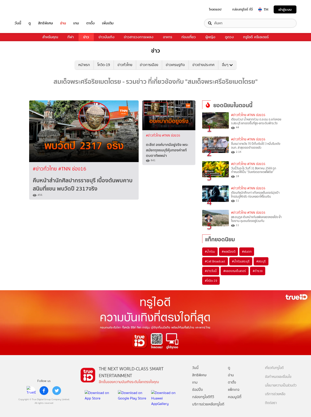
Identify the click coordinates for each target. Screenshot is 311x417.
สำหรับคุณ (50, 37)
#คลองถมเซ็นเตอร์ (234, 271)
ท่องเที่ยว (188, 37)
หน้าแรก (84, 64)
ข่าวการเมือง (149, 64)
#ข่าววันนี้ (211, 271)
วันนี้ (18, 23)
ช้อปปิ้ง (197, 389)
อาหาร (167, 37)
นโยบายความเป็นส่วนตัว (280, 385)
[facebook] (43, 390)
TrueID (28, 9)
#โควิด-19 (211, 280)
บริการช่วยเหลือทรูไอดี (208, 404)
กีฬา (70, 37)
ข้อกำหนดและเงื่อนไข (278, 376)
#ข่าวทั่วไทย (45, 169)
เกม (76, 23)
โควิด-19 (103, 64)
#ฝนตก (246, 251)
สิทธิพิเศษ (45, 23)
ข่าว (86, 37)
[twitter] (56, 390)
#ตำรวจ (258, 271)
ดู (29, 23)
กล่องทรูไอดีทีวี (203, 396)
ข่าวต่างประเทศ (203, 64)
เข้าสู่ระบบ (285, 9)
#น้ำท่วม (210, 251)
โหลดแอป (215, 9)
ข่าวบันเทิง (107, 37)
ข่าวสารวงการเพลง (138, 37)
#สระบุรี (261, 261)
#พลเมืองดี (228, 251)
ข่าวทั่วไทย (124, 64)
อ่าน (63, 23)
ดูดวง (229, 37)
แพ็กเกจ (234, 389)
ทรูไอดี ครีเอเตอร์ (256, 37)
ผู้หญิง (210, 37)
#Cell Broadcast (215, 261)
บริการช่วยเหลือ (275, 394)
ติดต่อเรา (271, 403)
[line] (31, 390)
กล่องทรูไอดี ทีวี (242, 9)
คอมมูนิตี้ (234, 396)
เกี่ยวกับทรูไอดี (274, 368)
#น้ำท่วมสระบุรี (241, 261)
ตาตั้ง (90, 23)
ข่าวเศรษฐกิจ (175, 64)
